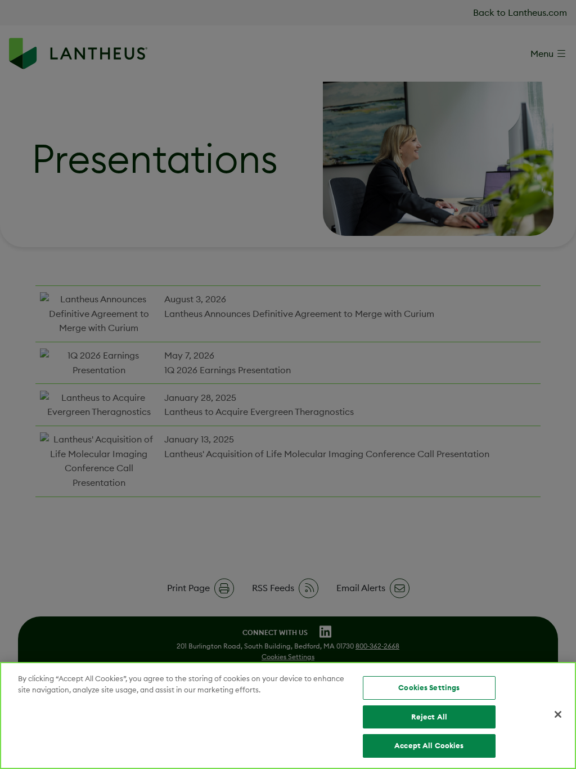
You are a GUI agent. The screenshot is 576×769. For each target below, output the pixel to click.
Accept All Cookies (429, 745)
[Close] (558, 714)
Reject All (429, 716)
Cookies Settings (429, 687)
